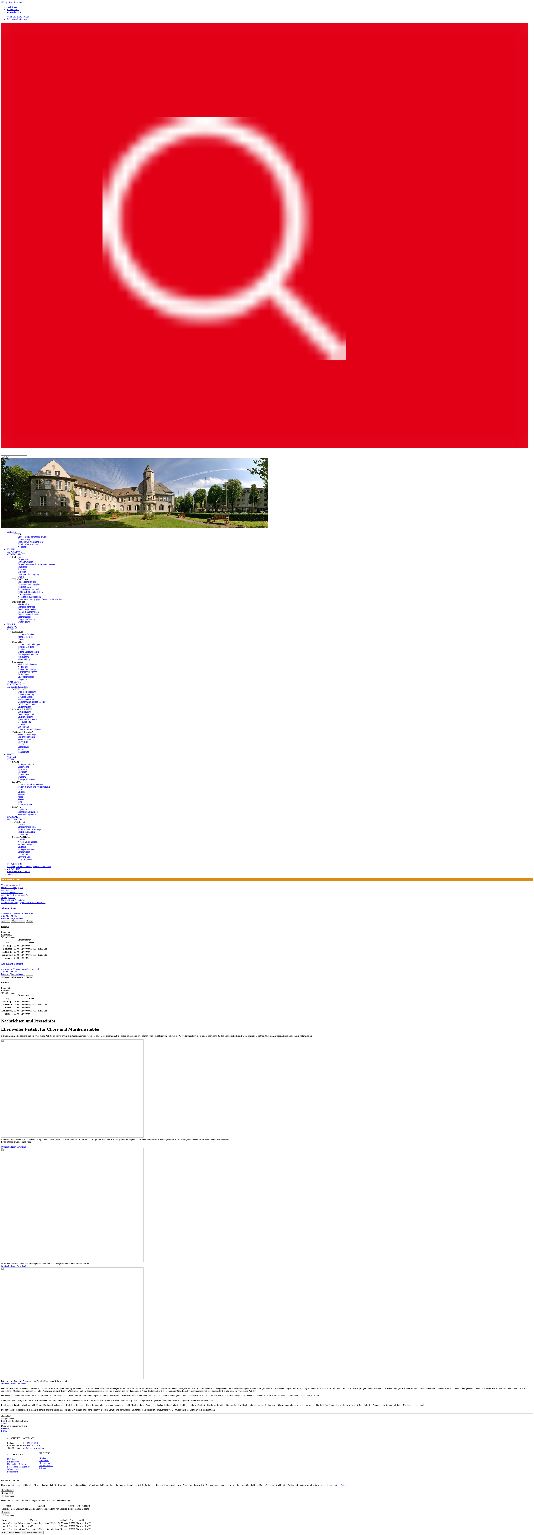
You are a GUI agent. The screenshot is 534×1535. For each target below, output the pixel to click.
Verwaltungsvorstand (27, 582)
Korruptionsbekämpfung (28, 574)
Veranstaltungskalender (28, 812)
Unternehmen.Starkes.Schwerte (31, 702)
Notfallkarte (23, 667)
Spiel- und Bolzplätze (27, 719)
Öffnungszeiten (24, 594)
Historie (21, 839)
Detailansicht (12, 874)
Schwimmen (23, 774)
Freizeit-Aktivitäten (26, 832)
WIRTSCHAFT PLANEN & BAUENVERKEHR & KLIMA (17, 684)
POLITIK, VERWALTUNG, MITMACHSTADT (29, 866)
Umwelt (21, 724)
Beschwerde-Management (18, 1467)
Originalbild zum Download (13, 1147)
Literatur (21, 792)
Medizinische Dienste (27, 664)
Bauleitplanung (24, 712)
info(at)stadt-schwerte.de (33, 1448)
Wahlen (21, 577)
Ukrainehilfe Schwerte (17, 1464)
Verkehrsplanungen (26, 737)
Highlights (22, 809)
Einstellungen (7, 1490)
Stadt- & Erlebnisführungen (30, 829)
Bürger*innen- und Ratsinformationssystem (37, 564)
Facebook (5, 1428)
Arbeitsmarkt (23, 657)
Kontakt (42, 1458)
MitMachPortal (24, 604)
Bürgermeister (24, 559)
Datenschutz (44, 1463)
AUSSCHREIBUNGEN (18, 17)
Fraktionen (22, 567)
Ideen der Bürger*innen (28, 612)
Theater (21, 799)
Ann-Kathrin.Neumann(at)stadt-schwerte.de (20, 969)
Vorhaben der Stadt (26, 607)
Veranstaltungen (14, 12)
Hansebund (23, 854)
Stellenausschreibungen (17, 19)
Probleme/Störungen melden (30, 542)
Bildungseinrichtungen (28, 654)
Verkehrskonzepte (26, 739)
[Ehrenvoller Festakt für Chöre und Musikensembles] (72, 1137)
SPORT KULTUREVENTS (11, 756)
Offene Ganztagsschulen (28, 652)
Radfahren (22, 772)
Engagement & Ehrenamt (29, 614)
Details (29, 921)
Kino (20, 802)
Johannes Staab (8, 908)
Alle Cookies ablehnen (11, 1532)
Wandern (22, 777)
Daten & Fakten (25, 859)
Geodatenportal (24, 722)
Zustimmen (9, 1496)
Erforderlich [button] (6, 1493)
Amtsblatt (22, 569)
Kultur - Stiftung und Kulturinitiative (34, 787)
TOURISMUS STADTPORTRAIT (16, 818)
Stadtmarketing (24, 707)
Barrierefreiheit (46, 1465)
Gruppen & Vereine (26, 619)
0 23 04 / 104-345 (9, 972)
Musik (20, 797)
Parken (21, 749)
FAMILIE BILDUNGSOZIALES (12, 626)
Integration (22, 679)
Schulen (21, 649)
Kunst (20, 789)
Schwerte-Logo (24, 857)
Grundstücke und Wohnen (29, 729)
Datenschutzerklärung (336, 1485)
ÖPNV (21, 744)
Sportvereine (23, 767)
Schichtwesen (24, 852)
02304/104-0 (32, 1443)
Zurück (4, 1423)
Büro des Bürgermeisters (12, 918)
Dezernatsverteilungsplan (29, 584)
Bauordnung (23, 727)
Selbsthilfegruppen (26, 677)
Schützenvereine (25, 804)
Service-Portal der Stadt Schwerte (32, 537)
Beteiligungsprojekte (27, 609)
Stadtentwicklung (25, 717)
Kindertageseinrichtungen (29, 644)
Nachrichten (12, 7)
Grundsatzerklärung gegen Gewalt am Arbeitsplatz (40, 599)
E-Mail (4, 1431)
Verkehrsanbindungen (27, 734)
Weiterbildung (24, 622)
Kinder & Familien (26, 634)
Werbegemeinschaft (26, 699)
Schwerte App (24, 539)
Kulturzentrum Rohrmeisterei (30, 784)
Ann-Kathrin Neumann (12, 964)
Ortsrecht (22, 572)
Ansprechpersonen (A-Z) (29, 589)
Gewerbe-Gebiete (25, 697)
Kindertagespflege (26, 647)
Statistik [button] (5, 1512)
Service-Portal (13, 9)
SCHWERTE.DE (14, 864)
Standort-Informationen (28, 544)
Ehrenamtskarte (24, 617)
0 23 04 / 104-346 (9, 916)
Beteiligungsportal (26, 714)
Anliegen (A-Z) (25, 587)
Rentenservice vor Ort (27, 672)
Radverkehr (23, 742)
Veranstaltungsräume (27, 814)
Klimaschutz (23, 752)
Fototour (21, 824)
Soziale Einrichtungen (27, 669)
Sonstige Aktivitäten (26, 779)
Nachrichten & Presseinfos (29, 597)
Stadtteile (22, 847)
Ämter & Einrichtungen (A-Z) (31, 592)
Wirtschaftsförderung (27, 692)
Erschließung (23, 747)
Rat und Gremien (25, 562)
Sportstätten (23, 769)
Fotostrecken (12, 1472)
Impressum (44, 1460)
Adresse (5, 921)
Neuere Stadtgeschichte (28, 842)
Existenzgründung (26, 694)
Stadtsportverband (26, 764)
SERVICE (11, 532)
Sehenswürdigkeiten (27, 827)
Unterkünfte (23, 834)
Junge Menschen (25, 637)
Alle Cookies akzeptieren (32, 1532)
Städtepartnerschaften (27, 849)
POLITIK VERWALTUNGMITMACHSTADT (16, 551)
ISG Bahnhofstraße (26, 704)
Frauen (21, 639)
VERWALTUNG (14, 869)
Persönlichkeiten (25, 844)
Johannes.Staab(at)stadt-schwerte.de (17, 913)
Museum (21, 794)
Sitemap (42, 1468)
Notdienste (22, 547)
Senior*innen (23, 674)
